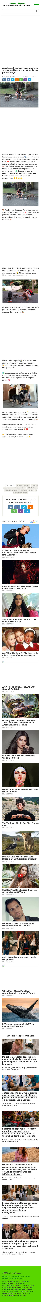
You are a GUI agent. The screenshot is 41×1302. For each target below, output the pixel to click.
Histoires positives (27, 490)
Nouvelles (25, 76)
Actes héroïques (23, 485)
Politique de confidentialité (11, 1276)
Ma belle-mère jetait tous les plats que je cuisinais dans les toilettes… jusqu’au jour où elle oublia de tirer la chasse (19, 1060)
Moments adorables (20, 493)
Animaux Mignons (17, 3)
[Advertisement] (20, 40)
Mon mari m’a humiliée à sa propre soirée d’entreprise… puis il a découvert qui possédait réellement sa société (20, 1245)
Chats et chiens (20, 488)
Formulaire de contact (16, 1278)
